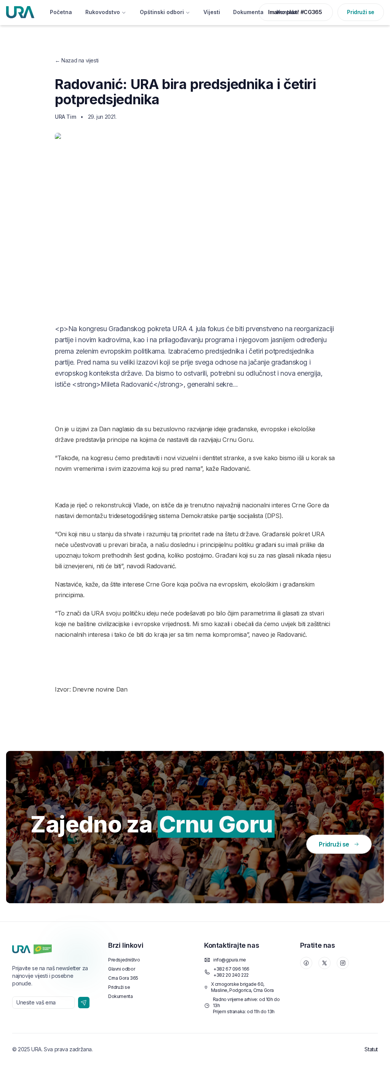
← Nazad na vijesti (77, 60)
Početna (61, 12)
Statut (371, 1049)
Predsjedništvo (124, 960)
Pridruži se (360, 12)
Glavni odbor (121, 969)
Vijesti (211, 12)
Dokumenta (248, 12)
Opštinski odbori (162, 12)
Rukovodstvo (102, 12)
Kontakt (287, 12)
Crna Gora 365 (123, 978)
